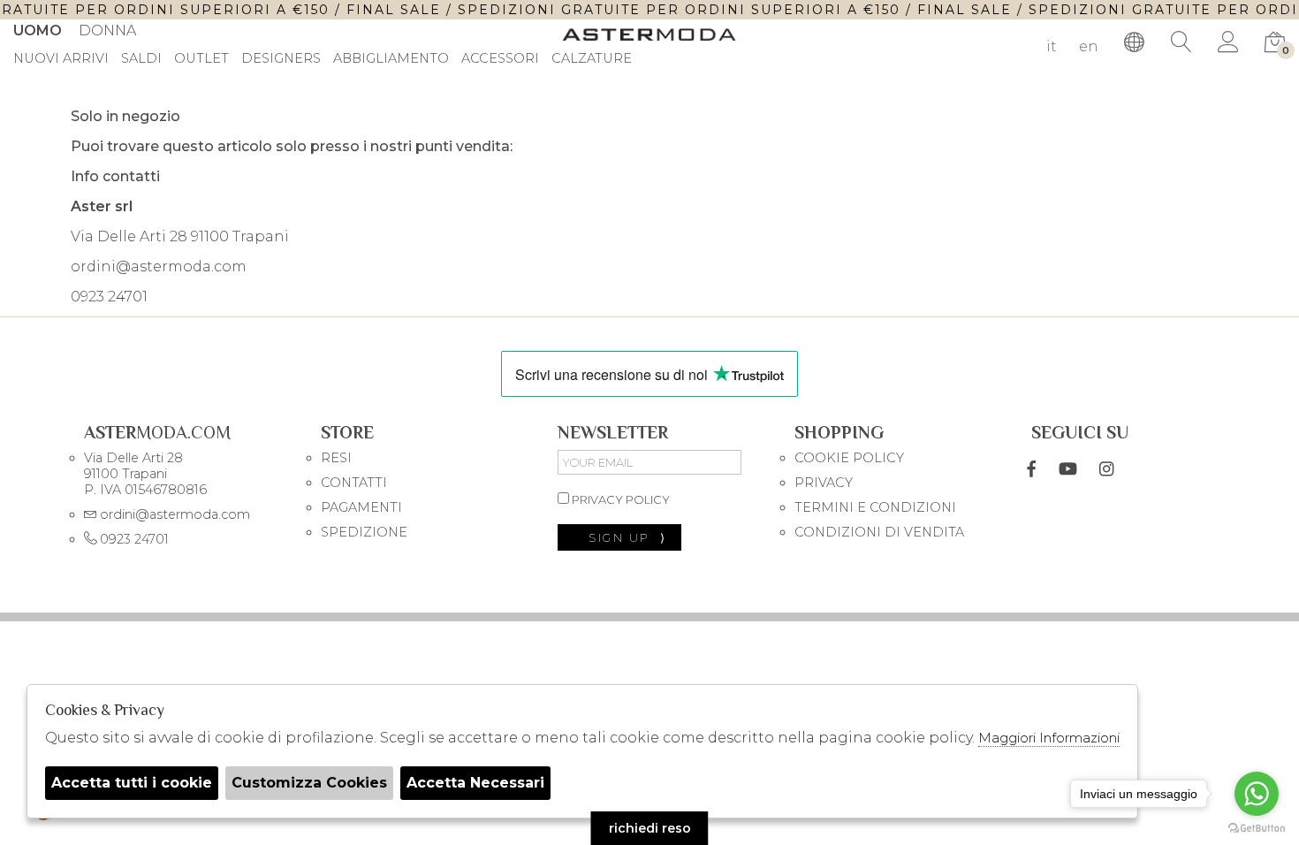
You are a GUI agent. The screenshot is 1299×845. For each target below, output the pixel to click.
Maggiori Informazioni (1049, 737)
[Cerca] (1181, 43)
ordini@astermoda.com (159, 266)
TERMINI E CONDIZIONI (875, 507)
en (1088, 46)
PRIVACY (823, 483)
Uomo (37, 30)
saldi (141, 59)
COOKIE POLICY (849, 458)
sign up (628, 537)
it (1051, 46)
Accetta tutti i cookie (131, 782)
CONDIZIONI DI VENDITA (879, 532)
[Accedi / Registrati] (1228, 43)
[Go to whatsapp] (1256, 794)
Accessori (500, 59)
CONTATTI (354, 483)
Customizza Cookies (309, 782)
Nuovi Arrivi (61, 59)
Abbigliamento (391, 59)
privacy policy (619, 499)
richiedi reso (650, 828)
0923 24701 (109, 296)
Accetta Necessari (475, 782)
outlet (201, 59)
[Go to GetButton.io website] (1256, 827)
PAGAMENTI (361, 507)
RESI (336, 458)
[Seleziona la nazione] (1134, 43)
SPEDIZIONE (364, 532)
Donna (107, 30)
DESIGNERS (281, 59)
